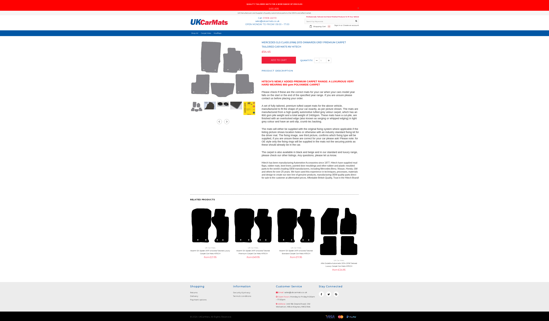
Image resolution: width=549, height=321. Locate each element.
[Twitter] (328, 294)
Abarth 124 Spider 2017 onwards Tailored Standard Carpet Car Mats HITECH (296, 252)
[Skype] (336, 294)
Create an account (351, 25)
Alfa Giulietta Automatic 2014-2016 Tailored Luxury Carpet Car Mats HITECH (339, 264)
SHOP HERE (274, 8)
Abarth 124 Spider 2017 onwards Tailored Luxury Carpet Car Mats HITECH (210, 252)
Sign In (337, 25)
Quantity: (306, 60)
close (358, 8)
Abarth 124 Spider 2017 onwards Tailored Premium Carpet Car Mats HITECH (253, 252)
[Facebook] (321, 294)
